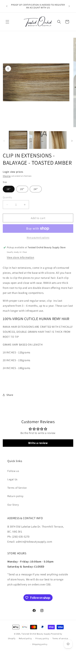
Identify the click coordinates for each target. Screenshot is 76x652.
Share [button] (9, 395)
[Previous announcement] (7, 6)
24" (36, 189)
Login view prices (13, 171)
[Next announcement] (69, 6)
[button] (7, 22)
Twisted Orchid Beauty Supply (36, 633)
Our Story (13, 504)
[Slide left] (4, 141)
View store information (20, 257)
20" (22, 189)
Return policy (15, 496)
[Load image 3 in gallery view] (58, 140)
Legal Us (12, 479)
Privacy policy (42, 638)
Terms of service (60, 638)
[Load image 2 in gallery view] (38, 140)
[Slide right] (72, 141)
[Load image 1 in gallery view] (18, 140)
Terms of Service (17, 487)
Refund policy (25, 638)
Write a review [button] (38, 443)
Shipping (7, 176)
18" (9, 189)
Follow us (13, 471)
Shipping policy (39, 644)
